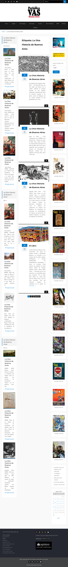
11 (55, 502)
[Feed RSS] (14, 1)
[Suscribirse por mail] (17, 1)
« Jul (58, 518)
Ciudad (13, 23)
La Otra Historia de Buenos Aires (37, 77)
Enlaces (35, 27)
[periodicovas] (11, 1)
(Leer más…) (32, 285)
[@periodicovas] (6, 1)
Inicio (6, 23)
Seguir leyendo (9, 87)
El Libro (40, 23)
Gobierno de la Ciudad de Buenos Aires (47, 535)
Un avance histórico (59, 482)
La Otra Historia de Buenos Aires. (37, 131)
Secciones (31, 23)
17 (53, 507)
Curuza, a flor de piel (59, 484)
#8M (58, 23)
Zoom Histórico (50, 23)
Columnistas (22, 23)
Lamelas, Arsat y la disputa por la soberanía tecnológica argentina (59, 471)
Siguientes (37, 296)
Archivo (64, 23)
